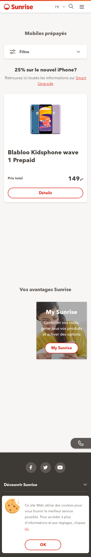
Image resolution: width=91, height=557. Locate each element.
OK (43, 544)
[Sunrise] (18, 7)
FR (57, 6)
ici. (27, 528)
